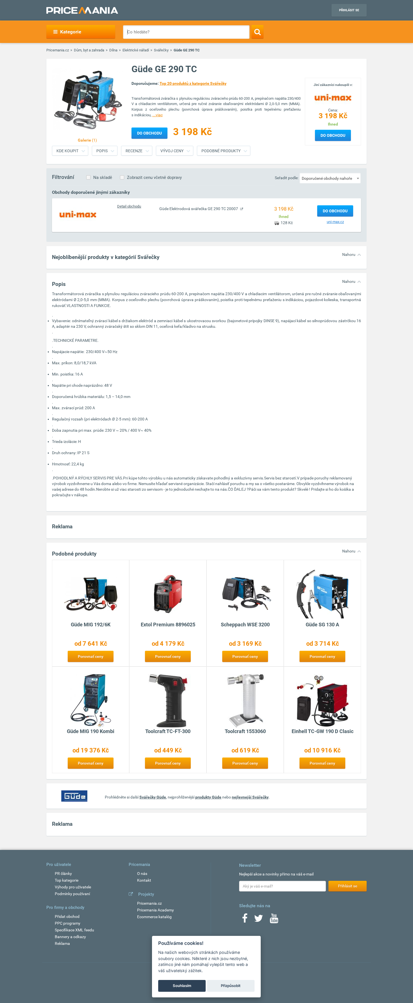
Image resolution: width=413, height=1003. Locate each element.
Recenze (134, 151)
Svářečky (161, 50)
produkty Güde (208, 797)
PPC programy (67, 923)
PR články (63, 873)
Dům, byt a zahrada (89, 50)
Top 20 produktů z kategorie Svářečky (193, 83)
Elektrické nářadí (135, 50)
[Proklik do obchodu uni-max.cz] (78, 214)
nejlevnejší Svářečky (250, 797)
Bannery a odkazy (70, 936)
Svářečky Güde (152, 797)
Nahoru (348, 254)
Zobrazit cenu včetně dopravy (154, 177)
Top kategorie (66, 880)
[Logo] (333, 97)
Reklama (62, 943)
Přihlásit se (349, 10)
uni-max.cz (335, 222)
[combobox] (330, 178)
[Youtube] (274, 920)
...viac (157, 115)
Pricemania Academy (155, 910)
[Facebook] (244, 920)
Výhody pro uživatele (73, 887)
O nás (142, 873)
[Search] (257, 31)
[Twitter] (258, 920)
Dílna (113, 50)
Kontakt (144, 880)
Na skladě (102, 177)
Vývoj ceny (171, 151)
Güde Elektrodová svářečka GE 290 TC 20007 (199, 208)
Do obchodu (333, 135)
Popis (102, 151)
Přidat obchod (67, 916)
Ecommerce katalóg (154, 917)
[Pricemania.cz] (82, 10)
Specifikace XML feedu (74, 930)
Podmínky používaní (72, 893)
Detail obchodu (129, 206)
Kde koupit (67, 151)
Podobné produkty (220, 151)
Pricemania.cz (57, 50)
